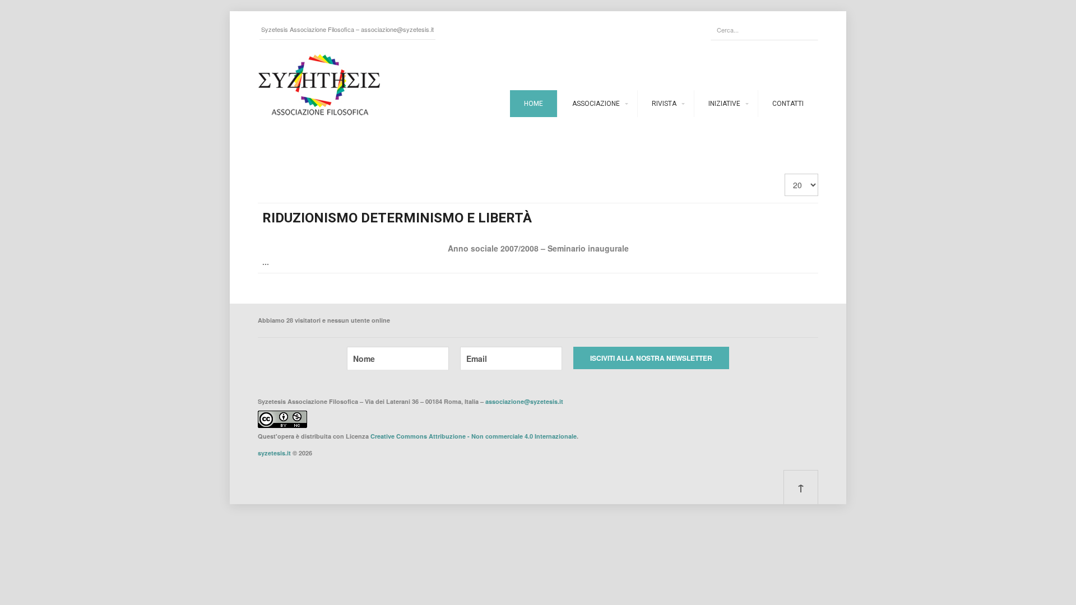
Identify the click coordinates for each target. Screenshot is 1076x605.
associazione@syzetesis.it (397, 29)
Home (533, 104)
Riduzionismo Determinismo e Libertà (397, 218)
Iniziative (724, 104)
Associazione (596, 104)
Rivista (664, 104)
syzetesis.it (274, 453)
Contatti (788, 104)
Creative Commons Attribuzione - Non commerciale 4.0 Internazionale (473, 436)
